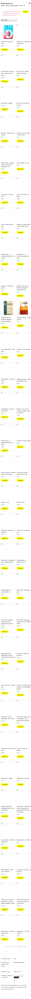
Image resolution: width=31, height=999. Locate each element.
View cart (25, 11)
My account (15, 5)
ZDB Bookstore (7, 3)
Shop (3, 5)
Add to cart (20, 446)
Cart (21, 5)
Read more (4, 49)
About (8, 5)
